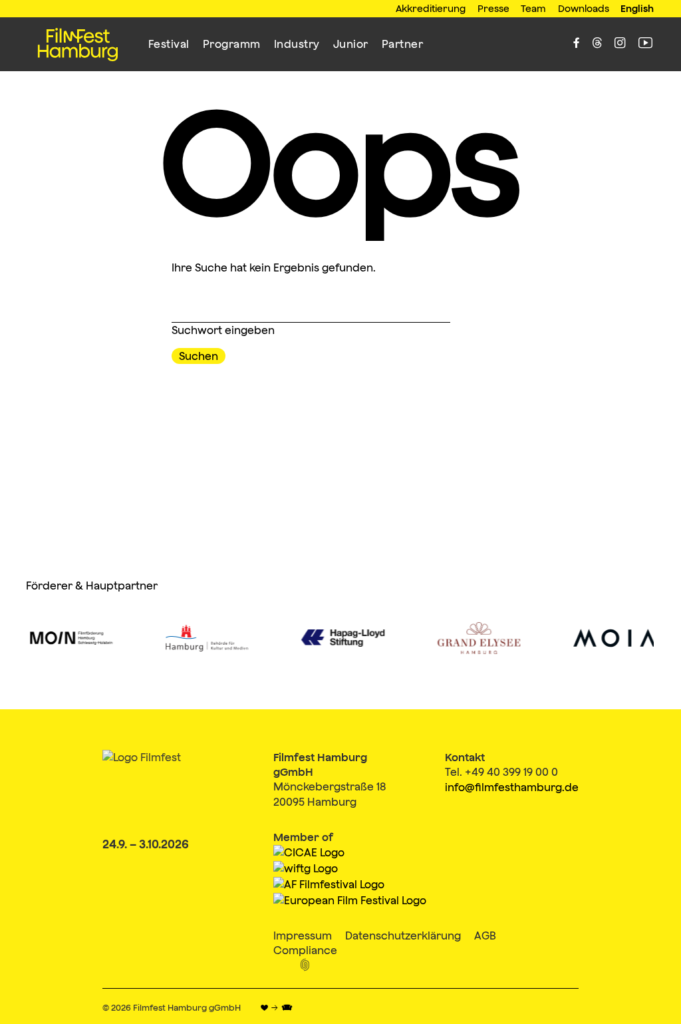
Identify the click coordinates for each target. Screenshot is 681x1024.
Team (533, 8)
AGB (485, 935)
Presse (493, 8)
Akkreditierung (431, 8)
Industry (297, 44)
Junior (350, 44)
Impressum (302, 935)
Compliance (305, 950)
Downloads (583, 8)
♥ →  (276, 1008)
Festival (169, 44)
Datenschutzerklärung (403, 935)
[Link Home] (77, 44)
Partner (403, 44)
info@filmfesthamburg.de (512, 787)
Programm (232, 44)
